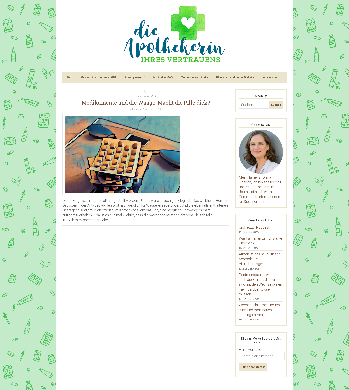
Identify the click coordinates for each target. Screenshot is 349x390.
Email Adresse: (250, 349)
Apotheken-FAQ (163, 77)
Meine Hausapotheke (194, 77)
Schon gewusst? (134, 77)
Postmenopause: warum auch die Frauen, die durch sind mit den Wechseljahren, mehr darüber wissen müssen (261, 284)
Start (69, 77)
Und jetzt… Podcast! (254, 227)
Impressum (269, 77)
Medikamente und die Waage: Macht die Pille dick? (146, 102)
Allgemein (135, 109)
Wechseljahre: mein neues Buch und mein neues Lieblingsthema (259, 310)
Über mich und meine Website (235, 77)
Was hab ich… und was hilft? (98, 77)
